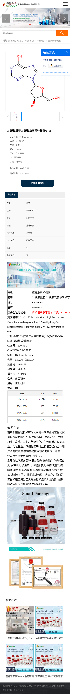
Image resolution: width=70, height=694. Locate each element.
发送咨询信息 (37, 183)
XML (54, 686)
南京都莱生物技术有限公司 (39, 686)
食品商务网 (18, 690)
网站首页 (29, 41)
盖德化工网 (7, 690)
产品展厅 (41, 41)
